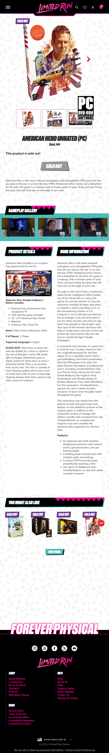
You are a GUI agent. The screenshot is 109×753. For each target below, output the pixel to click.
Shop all (13, 691)
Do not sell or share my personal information (39, 750)
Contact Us (63, 694)
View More (54, 551)
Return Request (65, 691)
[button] (20, 59)
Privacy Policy (16, 710)
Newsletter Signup (19, 694)
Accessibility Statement (21, 720)
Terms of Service (18, 714)
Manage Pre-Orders (67, 698)
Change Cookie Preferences (80, 750)
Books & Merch (17, 685)
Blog (60, 678)
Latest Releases (17, 678)
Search (76, 7)
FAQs (60, 685)
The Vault (14, 688)
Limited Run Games (54, 7)
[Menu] (8, 7)
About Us (62, 681)
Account (92, 7)
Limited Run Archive (20, 723)
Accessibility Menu (19, 717)
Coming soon (16, 681)
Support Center (65, 688)
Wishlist (84, 7)
